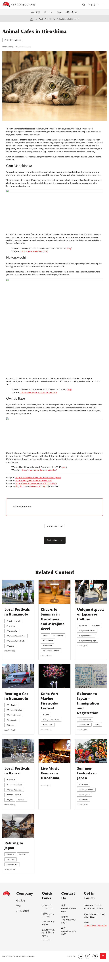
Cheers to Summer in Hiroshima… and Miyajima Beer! (52, 619)
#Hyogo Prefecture (51, 720)
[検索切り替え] (83, 4)
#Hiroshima (48, 640)
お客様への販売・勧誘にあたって (48, 932)
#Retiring (10, 859)
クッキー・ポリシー (48, 923)
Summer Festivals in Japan (87, 773)
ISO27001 (46, 940)
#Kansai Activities (14, 790)
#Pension (23, 854)
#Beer (45, 635)
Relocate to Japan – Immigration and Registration (88, 703)
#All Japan (83, 784)
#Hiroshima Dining (12, 40)
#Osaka (21, 800)
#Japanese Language (87, 641)
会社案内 (20, 900)
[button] (93, 4)
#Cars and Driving (14, 710)
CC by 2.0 (43, 486)
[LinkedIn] (80, 956)
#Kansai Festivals (14, 795)
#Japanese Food (86, 635)
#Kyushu (10, 646)
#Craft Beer (58, 635)
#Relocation (84, 724)
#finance (10, 854)
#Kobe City (47, 724)
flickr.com (33, 486)
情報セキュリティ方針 (48, 915)
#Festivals (11, 626)
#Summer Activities (51, 650)
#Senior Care (12, 864)
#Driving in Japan (14, 715)
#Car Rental (11, 705)
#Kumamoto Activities (16, 636)
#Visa (97, 724)
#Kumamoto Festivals (16, 641)
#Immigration (85, 719)
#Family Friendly (14, 621)
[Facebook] (87, 956)
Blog (59, 12)
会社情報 (35, 12)
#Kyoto (10, 800)
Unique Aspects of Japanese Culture (90, 614)
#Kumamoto (12, 631)
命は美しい (20, 486)
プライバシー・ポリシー (48, 906)
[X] (95, 956)
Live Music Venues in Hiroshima (50, 773)
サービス (48, 12)
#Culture (83, 626)
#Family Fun (84, 794)
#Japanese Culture (87, 631)
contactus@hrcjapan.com (95, 925)
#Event (46, 715)
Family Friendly (45, 19)
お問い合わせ (71, 12)
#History (96, 626)
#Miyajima (47, 645)
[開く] (103, 4)
